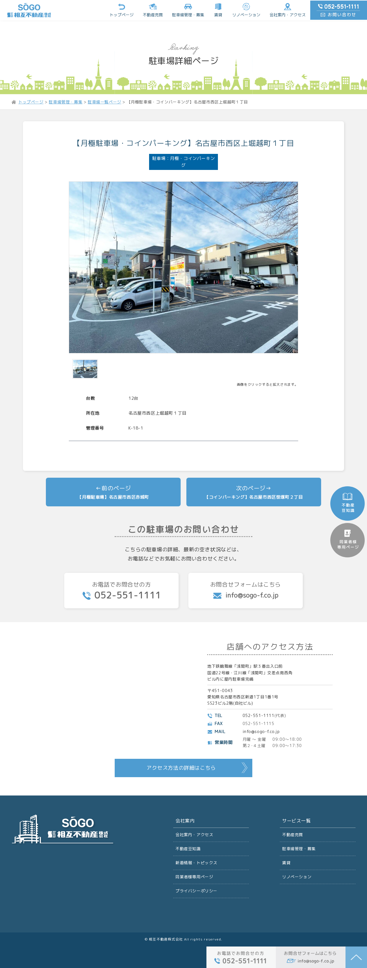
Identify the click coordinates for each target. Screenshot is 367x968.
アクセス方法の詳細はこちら (181, 767)
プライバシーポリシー (196, 890)
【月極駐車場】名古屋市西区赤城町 (113, 497)
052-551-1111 (258, 715)
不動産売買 (153, 14)
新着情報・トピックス (196, 862)
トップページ (122, 14)
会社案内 (184, 821)
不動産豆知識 (188, 848)
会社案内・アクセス (288, 14)
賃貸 (218, 14)
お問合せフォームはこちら (245, 589)
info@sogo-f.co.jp (261, 731)
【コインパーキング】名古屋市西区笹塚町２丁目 (253, 497)
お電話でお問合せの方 (126, 590)
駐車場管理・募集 (299, 848)
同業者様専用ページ (194, 876)
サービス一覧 (296, 821)
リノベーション (246, 14)
